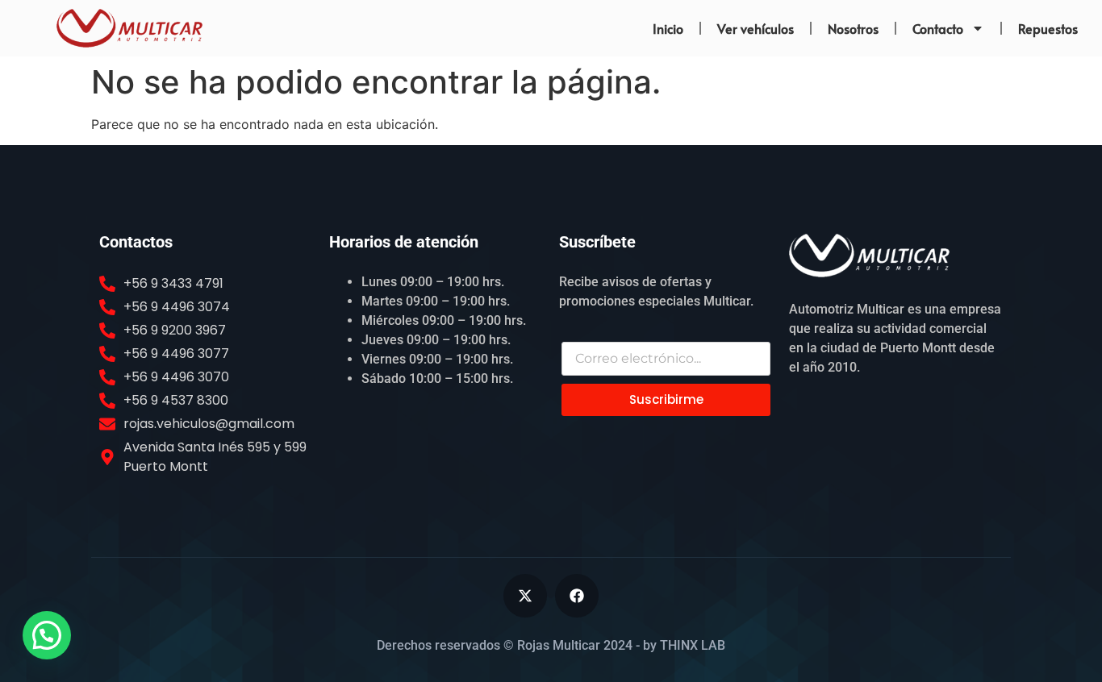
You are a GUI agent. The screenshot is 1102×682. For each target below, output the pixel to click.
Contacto (937, 28)
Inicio (668, 28)
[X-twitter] (525, 596)
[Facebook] (577, 596)
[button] (47, 635)
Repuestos (1048, 28)
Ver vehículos (755, 28)
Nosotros (853, 28)
